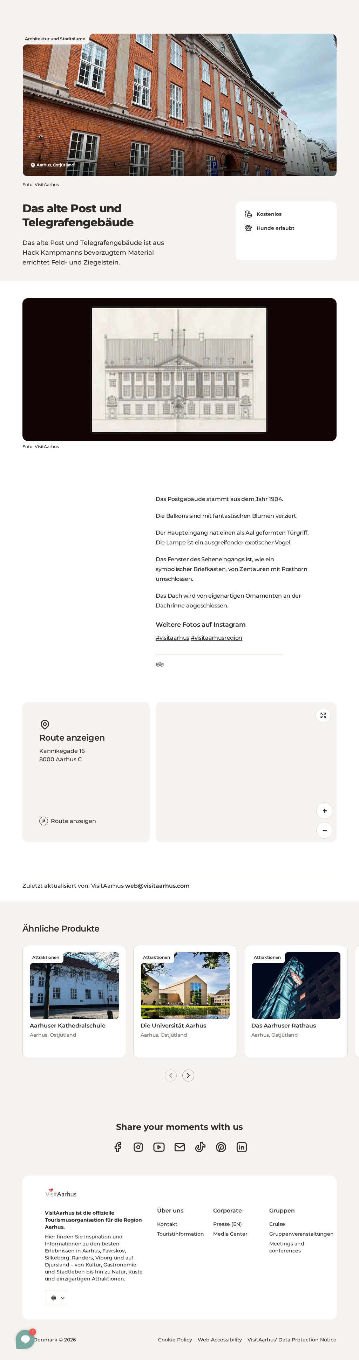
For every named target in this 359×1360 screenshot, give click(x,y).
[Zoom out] (324, 830)
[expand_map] (323, 715)
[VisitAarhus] (66, 1192)
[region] (246, 772)
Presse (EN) (227, 1224)
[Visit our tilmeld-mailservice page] (180, 1147)
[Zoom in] (324, 810)
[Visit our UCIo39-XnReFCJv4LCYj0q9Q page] (159, 1147)
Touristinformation (180, 1234)
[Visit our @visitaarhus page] (200, 1147)
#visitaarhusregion (216, 637)
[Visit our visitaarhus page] (117, 1147)
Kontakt (167, 1224)
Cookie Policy (175, 1340)
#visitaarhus (172, 637)
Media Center (230, 1234)
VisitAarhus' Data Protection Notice (292, 1340)
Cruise (277, 1224)
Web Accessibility (220, 1340)
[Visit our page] (138, 1147)
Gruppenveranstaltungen (301, 1234)
